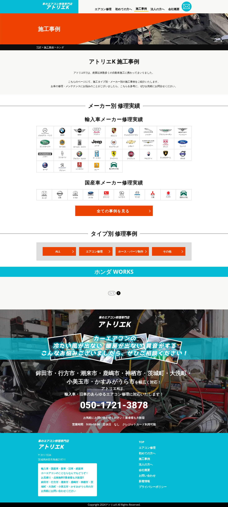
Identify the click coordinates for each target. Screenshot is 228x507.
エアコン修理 (103, 9)
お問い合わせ (147, 475)
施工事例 (141, 8)
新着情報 (144, 481)
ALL (57, 251)
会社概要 (173, 9)
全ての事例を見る (113, 210)
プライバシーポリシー (153, 487)
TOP (141, 442)
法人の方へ (158, 9)
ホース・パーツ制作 (130, 251)
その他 (167, 251)
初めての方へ (123, 9)
